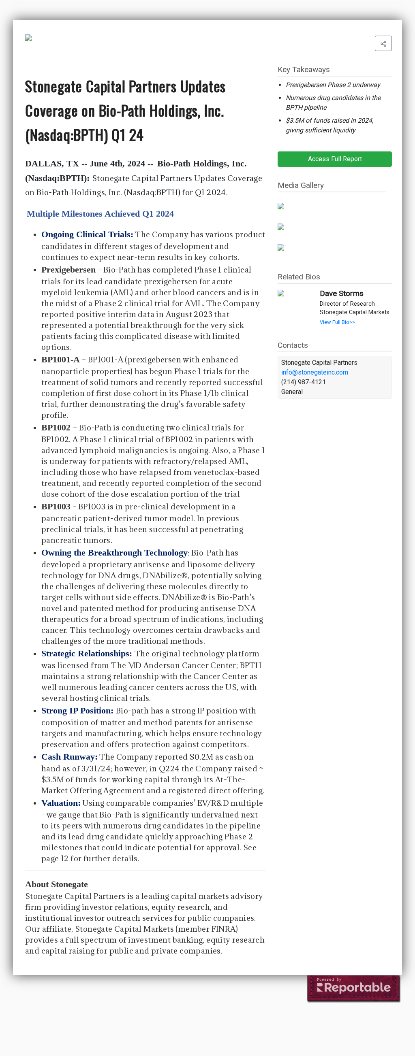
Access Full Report (335, 159)
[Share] (383, 43)
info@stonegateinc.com (314, 372)
